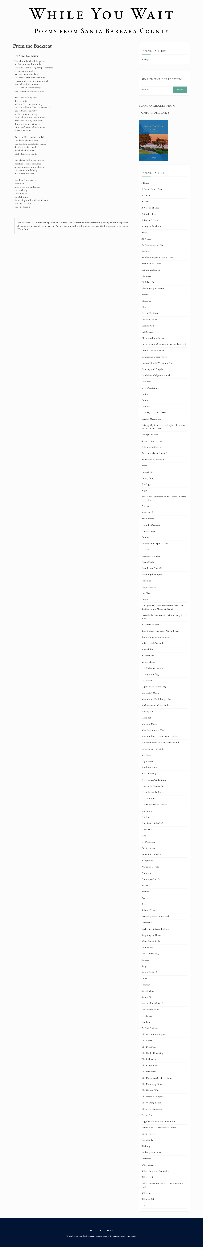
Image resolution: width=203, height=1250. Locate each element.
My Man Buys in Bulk (153, 748)
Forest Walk (148, 512)
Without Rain (148, 1199)
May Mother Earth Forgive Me (157, 699)
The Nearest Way (150, 1090)
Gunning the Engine (152, 574)
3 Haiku (145, 182)
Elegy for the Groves (152, 440)
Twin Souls (23, 229)
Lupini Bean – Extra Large (155, 686)
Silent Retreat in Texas (153, 941)
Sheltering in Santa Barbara (155, 928)
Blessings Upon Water (153, 288)
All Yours (146, 238)
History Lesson (149, 587)
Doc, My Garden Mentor (154, 412)
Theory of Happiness (152, 1108)
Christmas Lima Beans (153, 338)
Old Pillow (147, 810)
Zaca (144, 1205)
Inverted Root (148, 661)
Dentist (145, 400)
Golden (145, 549)
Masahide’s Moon (150, 692)
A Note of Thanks (150, 207)
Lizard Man (147, 680)
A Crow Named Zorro (152, 189)
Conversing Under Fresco (154, 356)
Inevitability (147, 649)
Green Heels (148, 562)
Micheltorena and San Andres (156, 705)
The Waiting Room (151, 1102)
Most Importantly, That (153, 730)
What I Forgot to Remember (155, 1171)
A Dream (146, 195)
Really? (145, 891)
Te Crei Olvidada (150, 1028)
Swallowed (147, 1015)
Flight (145, 490)
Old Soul (146, 817)
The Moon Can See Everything (157, 1077)
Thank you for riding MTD (155, 1034)
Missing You (148, 711)
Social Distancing (150, 953)
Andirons (146, 251)
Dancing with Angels (152, 369)
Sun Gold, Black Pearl (152, 1003)
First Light (147, 484)
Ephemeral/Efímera (151, 447)
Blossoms (146, 300)
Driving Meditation (151, 418)
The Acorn (147, 1040)
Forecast (146, 506)
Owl (144, 835)
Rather (145, 885)
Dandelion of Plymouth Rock (156, 375)
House (145, 599)
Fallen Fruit (147, 471)
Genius (145, 537)
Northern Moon (149, 767)
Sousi (144, 978)
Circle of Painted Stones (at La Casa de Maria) (164, 344)
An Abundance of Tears (153, 245)
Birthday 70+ (148, 282)
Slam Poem (147, 947)
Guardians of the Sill (152, 568)
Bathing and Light (151, 269)
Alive (144, 232)
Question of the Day (152, 879)
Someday (146, 959)
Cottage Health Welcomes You (157, 363)
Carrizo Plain (148, 325)
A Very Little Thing (151, 226)
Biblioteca (146, 276)
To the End (147, 1115)
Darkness (146, 381)
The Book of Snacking (153, 1053)
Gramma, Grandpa (151, 555)
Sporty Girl (147, 997)
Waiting (146, 1146)
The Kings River (150, 1065)
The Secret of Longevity (153, 1096)
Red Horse (146, 897)
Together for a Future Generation (158, 1121)
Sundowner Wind (150, 1009)
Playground (147, 860)
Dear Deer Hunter (151, 387)
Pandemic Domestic (151, 854)
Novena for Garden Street (154, 786)
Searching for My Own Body (156, 916)
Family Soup (148, 478)
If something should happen (155, 637)
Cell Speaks (147, 332)
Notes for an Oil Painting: (154, 779)
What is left (147, 1177)
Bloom (145, 294)
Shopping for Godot (151, 935)
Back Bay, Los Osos (151, 263)
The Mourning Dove (152, 1084)
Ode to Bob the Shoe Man (154, 804)
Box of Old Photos (150, 313)
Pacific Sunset (148, 848)
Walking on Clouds (151, 1152)
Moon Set (146, 717)
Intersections (148, 655)
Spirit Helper (148, 991)
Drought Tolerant (150, 434)
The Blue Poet (149, 1046)
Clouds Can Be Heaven (153, 350)
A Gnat (145, 201)
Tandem (146, 1022)
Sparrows (146, 984)
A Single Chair (149, 214)
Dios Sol (146, 406)
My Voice (146, 755)
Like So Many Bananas (153, 668)
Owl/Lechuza (148, 841)
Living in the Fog (150, 674)
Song (144, 966)
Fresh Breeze (148, 518)
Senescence (147, 922)
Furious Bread (148, 531)
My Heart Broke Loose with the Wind (160, 742)
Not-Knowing (149, 773)
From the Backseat (151, 524)
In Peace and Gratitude (153, 643)
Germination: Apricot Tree (155, 543)
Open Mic (146, 829)
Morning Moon (149, 724)
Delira (145, 394)
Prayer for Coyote (150, 866)
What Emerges (149, 1164)
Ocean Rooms (148, 798)
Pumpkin (146, 873)
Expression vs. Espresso (153, 459)
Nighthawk (147, 761)
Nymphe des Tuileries (153, 792)
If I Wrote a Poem (150, 624)
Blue (144, 307)
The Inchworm (149, 1059)
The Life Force (149, 1071)
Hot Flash (146, 593)
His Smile (146, 580)
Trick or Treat (148, 1133)
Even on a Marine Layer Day (156, 453)
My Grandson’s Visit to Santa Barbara (160, 736)
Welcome (146, 1158)
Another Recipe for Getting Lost (157, 257)
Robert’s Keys (148, 910)
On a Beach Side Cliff (152, 823)
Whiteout (146, 1193)
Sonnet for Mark (150, 972)
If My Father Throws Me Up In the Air (160, 630)
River (144, 904)
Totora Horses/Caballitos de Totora (159, 1127)
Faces (144, 465)
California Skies (149, 319)
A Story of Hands (150, 220)
